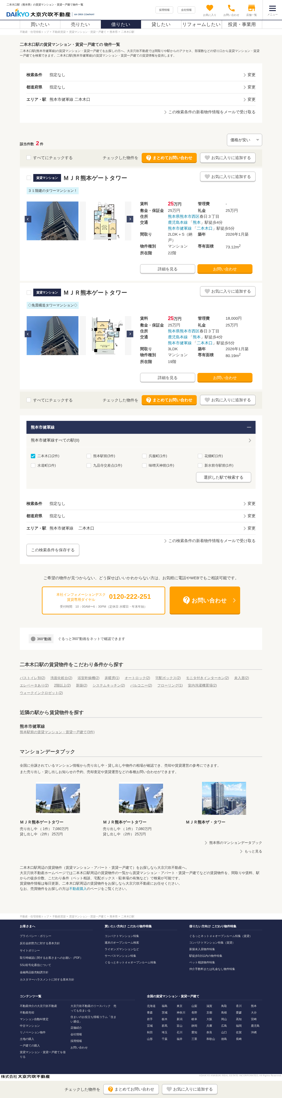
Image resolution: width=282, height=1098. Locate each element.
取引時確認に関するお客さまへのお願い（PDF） (51, 957)
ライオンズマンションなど (122, 949)
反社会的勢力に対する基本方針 (40, 943)
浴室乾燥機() (88, 678)
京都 (209, 1012)
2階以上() (62, 685)
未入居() (241, 678)
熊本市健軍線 (180, 228)
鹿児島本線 (178, 222)
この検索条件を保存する (53, 550)
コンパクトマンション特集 (122, 936)
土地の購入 (27, 1039)
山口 (224, 1032)
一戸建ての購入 (30, 1045)
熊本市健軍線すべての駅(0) (55, 440)
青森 (150, 1012)
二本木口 (205, 228)
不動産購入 (78, 889)
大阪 (209, 1019)
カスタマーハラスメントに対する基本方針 (47, 979)
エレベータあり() (34, 685)
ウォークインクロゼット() (41, 693)
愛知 (194, 1032)
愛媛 (239, 1012)
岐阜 (194, 1019)
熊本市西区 (190, 216)
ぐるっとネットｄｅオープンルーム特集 (130, 962)
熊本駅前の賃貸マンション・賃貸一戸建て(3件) (57, 732)
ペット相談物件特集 (202, 962)
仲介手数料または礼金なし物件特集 (212, 969)
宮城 (150, 1025)
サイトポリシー (30, 950)
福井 (179, 1039)
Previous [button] (28, 219)
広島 (224, 1025)
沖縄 (254, 1032)
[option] (52, 221)
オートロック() (137, 678)
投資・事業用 (242, 24)
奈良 (209, 1032)
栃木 (164, 1019)
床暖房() (112, 678)
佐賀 (239, 1032)
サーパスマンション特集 (120, 955)
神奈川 (181, 1012)
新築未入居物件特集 (202, 949)
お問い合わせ (225, 269)
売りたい (80, 24)
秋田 (150, 1032)
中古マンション (30, 1025)
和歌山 (210, 1039)
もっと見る (253, 851)
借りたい (120, 24)
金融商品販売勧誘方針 (34, 972)
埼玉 (164, 1032)
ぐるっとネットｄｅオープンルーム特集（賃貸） (220, 936)
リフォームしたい (201, 24)
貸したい (161, 24)
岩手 (150, 1019)
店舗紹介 (76, 1027)
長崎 (239, 1039)
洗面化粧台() (61, 678)
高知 (239, 1019)
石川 (179, 1032)
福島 (164, 1006)
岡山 (224, 1019)
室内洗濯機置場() (202, 685)
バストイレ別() (32, 678)
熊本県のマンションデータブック (235, 843)
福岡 (239, 1025)
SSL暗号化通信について (35, 965)
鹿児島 (255, 1025)
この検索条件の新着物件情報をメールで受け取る (212, 112)
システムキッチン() (109, 685)
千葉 (164, 1039)
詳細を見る (168, 269)
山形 (150, 1039)
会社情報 (186, 9)
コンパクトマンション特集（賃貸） (212, 942)
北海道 (151, 1006)
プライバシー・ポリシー (35, 936)
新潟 (179, 1019)
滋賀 (209, 1006)
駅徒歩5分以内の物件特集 (205, 955)
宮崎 (254, 1019)
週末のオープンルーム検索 (122, 942)
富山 (179, 1025)
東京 (179, 1006)
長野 (194, 1012)
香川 (239, 1006)
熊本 (197, 222)
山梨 (194, 1006)
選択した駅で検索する (223, 477)
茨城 (164, 1012)
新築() (81, 685)
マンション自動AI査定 (34, 1019)
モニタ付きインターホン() (207, 678)
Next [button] (130, 219)
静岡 (194, 1025)
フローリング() (170, 685)
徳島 (224, 1039)
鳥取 (224, 1006)
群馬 (164, 1025)
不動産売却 (27, 1012)
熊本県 (174, 216)
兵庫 (209, 1025)
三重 (194, 1039)
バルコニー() (141, 685)
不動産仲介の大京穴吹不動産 (38, 1006)
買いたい (40, 24)
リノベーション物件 (33, 1032)
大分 (254, 1012)
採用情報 (164, 9)
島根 (224, 1012)
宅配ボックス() (168, 678)
